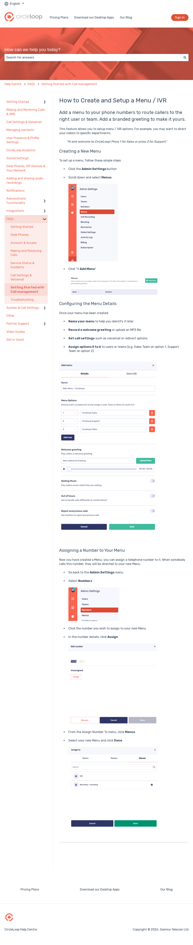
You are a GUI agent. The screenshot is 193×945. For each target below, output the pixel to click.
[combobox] (93, 57)
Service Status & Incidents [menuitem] (22, 265)
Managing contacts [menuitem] (20, 130)
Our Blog (126, 17)
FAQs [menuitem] (10, 219)
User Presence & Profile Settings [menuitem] (22, 140)
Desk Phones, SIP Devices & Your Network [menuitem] (25, 168)
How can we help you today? (33, 49)
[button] (45, 102)
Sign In (180, 17)
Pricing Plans (59, 17)
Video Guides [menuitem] (15, 331)
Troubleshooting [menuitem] (22, 299)
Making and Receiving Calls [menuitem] (26, 253)
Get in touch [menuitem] (15, 339)
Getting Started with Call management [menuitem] (27, 289)
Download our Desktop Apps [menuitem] (99, 889)
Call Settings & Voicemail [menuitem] (24, 122)
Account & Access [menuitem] (24, 243)
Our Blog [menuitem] (166, 889)
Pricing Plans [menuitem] (30, 889)
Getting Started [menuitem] (17, 102)
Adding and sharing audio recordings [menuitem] (24, 180)
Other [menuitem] (10, 315)
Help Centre (13, 84)
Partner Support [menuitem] (17, 323)
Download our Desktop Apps (94, 17)
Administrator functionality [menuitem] (16, 200)
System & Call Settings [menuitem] (22, 308)
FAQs (31, 84)
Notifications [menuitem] (15, 190)
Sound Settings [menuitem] (17, 158)
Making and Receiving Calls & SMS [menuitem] (25, 112)
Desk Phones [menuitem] (20, 235)
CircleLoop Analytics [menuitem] (20, 150)
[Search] (184, 57)
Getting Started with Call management (69, 84)
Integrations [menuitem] (15, 211)
